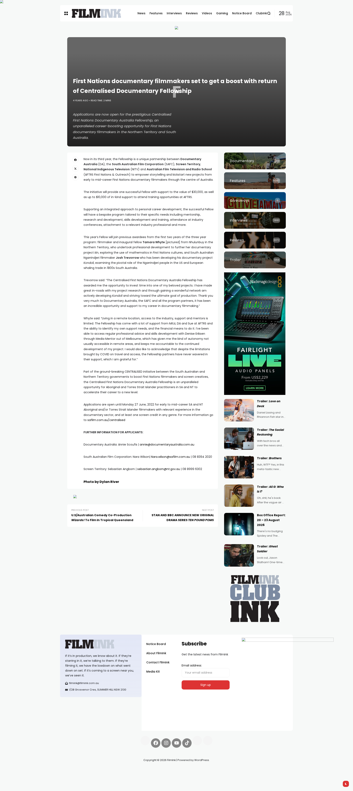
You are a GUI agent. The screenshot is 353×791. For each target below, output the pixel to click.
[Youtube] (176, 743)
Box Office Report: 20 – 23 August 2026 (271, 520)
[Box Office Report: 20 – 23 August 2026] (239, 524)
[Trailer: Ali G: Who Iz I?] (239, 496)
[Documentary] (255, 161)
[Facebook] (155, 743)
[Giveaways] (255, 200)
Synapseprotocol (72, 770)
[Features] (255, 180)
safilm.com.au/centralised (106, 420)
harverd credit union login (103, 775)
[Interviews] (255, 220)
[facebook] (75, 160)
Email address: (192, 665)
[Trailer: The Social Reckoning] (239, 439)
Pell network (93, 770)
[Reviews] (255, 240)
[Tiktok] (187, 743)
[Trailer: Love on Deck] (239, 410)
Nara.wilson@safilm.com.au (170, 457)
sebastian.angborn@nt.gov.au (158, 469)
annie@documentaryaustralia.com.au (167, 444)
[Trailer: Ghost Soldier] (239, 555)
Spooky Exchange (115, 770)
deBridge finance (72, 775)
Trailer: (269, 458)
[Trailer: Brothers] (239, 467)
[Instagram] (166, 743)
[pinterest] (75, 177)
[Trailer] (255, 260)
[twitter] (75, 168)
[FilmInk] (96, 13)
